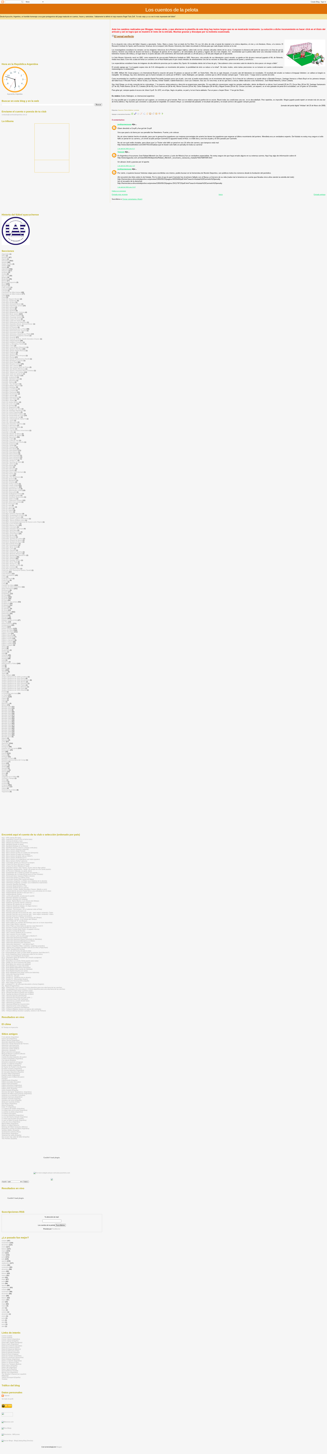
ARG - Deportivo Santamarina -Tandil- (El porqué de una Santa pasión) (26, 869)
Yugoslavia (5, 791)
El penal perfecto (124, 36)
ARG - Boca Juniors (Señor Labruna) (14, 861)
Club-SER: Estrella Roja (10, 543)
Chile (3, 295)
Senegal (5, 765)
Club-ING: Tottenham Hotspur (12, 500)
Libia (3, 702)
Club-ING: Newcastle (9, 492)
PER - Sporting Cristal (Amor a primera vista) (17, 991)
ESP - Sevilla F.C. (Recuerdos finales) (15, 979)
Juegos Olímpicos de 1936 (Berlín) (14, 682)
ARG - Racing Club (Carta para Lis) (14, 911)
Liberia (4, 700)
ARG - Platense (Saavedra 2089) (13, 907)
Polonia (4, 755)
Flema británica (128, 110)
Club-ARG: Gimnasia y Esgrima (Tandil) (15, 335)
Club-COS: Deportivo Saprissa (12, 424)
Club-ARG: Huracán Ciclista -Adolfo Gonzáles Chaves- (21, 339)
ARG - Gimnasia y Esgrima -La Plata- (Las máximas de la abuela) (24, 881)
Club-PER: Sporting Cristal (11, 532)
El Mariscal (5, 603)
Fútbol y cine (6, 633)
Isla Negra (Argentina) (9, 1103)
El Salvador (6, 608)
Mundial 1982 (6, 725)
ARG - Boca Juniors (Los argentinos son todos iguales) (21, 859)
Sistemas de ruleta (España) (11, 1135)
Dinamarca (5, 590)
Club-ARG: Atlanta (8, 309)
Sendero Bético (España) (10, 1130)
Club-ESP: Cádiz (7, 439)
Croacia (4, 582)
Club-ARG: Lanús (8, 345)
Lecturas (136, 110)
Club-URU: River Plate (9, 562)
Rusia (4, 763)
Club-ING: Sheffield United (11, 495)
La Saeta (5, 695)
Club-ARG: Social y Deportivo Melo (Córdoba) (18, 370)
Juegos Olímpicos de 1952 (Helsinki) (14, 683)
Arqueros (120, 110)
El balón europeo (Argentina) (12, 1068)
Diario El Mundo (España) (11, 1352)
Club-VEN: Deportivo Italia (11, 568)
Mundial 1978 (6, 723)
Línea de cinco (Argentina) (11, 1122)
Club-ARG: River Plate (9, 362)
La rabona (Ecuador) (9, 1113)
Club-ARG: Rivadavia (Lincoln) (12, 360)
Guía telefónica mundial (10, 1371)
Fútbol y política (7, 643)
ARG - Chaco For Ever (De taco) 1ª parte (16, 864)
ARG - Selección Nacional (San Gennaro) (16, 942)
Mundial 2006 (6, 735)
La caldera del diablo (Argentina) (13, 1108)
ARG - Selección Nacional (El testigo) (15, 937)
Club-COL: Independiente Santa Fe (14, 419)
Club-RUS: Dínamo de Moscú (12, 540)
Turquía (4, 781)
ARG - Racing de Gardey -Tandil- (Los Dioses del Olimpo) (22, 917)
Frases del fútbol (7, 630)
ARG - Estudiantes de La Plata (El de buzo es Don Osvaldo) (22, 874)
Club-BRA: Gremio (8, 395)
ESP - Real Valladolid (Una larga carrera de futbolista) (20, 972)
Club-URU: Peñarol (8, 558)
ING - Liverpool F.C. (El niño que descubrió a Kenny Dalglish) (23, 984)
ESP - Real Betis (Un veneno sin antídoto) (16, 964)
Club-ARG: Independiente (11, 340)
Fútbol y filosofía (7, 635)
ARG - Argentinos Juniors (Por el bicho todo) (17, 839)
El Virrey (5, 610)
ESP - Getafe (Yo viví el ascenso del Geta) (16, 962)
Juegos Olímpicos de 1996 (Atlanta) (14, 690)
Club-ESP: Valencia (8, 464)
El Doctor (5, 598)
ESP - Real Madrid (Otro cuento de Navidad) (17, 969)
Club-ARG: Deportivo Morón (11, 325)
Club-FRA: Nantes (8, 470)
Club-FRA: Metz (7, 467)
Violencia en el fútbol (9, 790)
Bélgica (4, 277)
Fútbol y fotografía (8, 637)
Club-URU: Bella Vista (9, 547)
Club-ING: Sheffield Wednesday (13, 497)
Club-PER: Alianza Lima (10, 525)
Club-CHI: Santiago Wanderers (12, 410)
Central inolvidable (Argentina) (12, 1058)
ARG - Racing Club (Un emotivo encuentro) (17, 916)
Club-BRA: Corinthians (9, 389)
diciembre (5, 1245)
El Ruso (4, 607)
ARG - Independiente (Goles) (12, 894)
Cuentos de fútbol (8, 585)
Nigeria (4, 738)
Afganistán (5, 254)
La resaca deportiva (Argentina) (13, 1115)
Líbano (4, 698)
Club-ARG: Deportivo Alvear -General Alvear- (17, 324)
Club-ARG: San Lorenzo (10, 365)
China (4, 297)
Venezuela (5, 786)
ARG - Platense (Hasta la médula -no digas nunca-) (19, 906)
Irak (3, 665)
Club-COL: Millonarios (9, 422)
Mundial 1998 (6, 732)
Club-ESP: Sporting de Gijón (11, 462)
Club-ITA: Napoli (7, 510)
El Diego (5, 597)
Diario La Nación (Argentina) (12, 1361)
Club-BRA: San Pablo (9, 399)
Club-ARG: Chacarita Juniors (12, 317)
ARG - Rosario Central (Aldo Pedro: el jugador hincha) (20, 929)
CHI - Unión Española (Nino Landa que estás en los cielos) (22, 954)
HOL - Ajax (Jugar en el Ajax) (12, 982)
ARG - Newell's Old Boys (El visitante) (15, 899)
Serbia (4, 766)
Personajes (6, 750)
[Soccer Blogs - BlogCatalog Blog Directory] (17, 1441)
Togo (3, 775)
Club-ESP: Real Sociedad (11, 455)
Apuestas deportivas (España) (12, 1042)
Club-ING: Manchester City (11, 489)
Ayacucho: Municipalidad (10, 1047)
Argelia (4, 267)
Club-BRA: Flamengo (9, 392)
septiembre (5, 1263)
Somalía (4, 768)
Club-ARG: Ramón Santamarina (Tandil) (16, 359)
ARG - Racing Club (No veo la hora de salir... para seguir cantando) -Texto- (27, 912)
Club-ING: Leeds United (10, 485)
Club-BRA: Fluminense (10, 394)
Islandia (4, 668)
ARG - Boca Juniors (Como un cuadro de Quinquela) (20, 852)
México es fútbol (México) (10, 1125)
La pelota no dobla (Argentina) (12, 1112)
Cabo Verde (6, 287)
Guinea (4, 652)
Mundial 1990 (6, 728)
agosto (4, 1261)
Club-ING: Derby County (10, 484)
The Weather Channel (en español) (14, 1374)
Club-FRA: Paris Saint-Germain (12, 472)
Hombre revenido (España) (11, 1098)
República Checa (8, 758)
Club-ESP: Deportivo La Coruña (13, 442)
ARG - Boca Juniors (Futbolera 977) (14, 857)
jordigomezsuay (124, 124)
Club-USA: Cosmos (8, 567)
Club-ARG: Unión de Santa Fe (12, 374)
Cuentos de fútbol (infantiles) (12, 587)
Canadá (4, 290)
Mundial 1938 (6, 710)
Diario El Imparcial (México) (11, 1349)
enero (4, 1247)
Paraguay (5, 746)
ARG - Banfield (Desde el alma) (13, 844)
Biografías (5, 279)
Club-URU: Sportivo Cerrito (11, 565)
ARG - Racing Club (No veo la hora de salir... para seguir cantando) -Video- (28, 914)
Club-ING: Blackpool (9, 480)
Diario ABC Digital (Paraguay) (12, 1342)
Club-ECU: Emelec (8, 429)
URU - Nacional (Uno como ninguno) (14, 1006)
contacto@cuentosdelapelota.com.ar (14, 115)
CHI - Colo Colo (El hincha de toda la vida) (16, 951)
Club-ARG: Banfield (8, 310)
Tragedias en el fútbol (9, 776)
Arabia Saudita (7, 264)
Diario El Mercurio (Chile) (10, 1351)
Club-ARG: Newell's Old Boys (12, 349)
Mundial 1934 (6, 708)
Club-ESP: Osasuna (9, 447)
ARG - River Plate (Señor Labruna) (14, 924)
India (3, 660)
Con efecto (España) (9, 1060)
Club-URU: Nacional (9, 557)
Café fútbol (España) (9, 1055)
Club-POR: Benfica (8, 535)
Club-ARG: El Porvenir (9, 327)
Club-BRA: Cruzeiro (8, 390)
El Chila (4, 595)
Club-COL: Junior (8, 420)
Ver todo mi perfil (7, 1399)
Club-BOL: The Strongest (10, 384)
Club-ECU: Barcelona (9, 425)
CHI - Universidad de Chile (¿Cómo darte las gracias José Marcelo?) (25, 952)
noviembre (5, 1243)
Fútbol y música (7, 642)
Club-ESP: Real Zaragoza (11, 459)
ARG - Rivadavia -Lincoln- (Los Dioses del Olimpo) (19, 919)
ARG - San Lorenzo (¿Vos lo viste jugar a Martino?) (19, 936)
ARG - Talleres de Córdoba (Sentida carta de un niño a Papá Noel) (25, 947)
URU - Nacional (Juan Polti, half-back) (15, 999)
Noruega (5, 740)
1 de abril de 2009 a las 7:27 (126, 166)
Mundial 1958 (6, 715)
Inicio (221, 194)
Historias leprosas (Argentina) (12, 1097)
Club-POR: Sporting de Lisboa (12, 538)
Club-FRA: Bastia (8, 465)
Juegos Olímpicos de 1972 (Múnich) (14, 687)
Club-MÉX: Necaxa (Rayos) (11, 517)
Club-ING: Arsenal (8, 479)
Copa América (6, 573)
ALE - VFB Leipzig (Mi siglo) (11, 838)
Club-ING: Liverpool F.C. (10, 487)
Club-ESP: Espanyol (9, 444)
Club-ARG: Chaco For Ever (11, 319)
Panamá (5, 745)
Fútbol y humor (7, 638)
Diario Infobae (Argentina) (11, 1359)
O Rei (4, 741)
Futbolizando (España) (9, 1080)
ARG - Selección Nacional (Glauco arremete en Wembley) (22, 939)
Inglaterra (5, 662)
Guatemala (5, 650)
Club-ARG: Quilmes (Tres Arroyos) (13, 355)
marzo (4, 1251)
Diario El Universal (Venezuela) (13, 1357)
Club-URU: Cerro (8, 548)
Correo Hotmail (7, 1337)
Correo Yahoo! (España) (10, 1341)
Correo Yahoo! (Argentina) (11, 1339)
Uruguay (5, 785)
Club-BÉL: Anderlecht (9, 377)
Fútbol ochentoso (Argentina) (12, 1085)
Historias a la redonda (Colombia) (13, 1095)
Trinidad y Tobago (8, 778)
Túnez (4, 780)
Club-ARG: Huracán (9, 337)
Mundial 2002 (6, 733)
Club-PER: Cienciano (9, 527)
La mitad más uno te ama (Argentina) (14, 1110)
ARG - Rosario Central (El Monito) (13, 931)
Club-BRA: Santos (8, 400)
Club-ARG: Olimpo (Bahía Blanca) (13, 350)
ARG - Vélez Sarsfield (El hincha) (13, 949)
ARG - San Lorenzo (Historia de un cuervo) (16, 932)
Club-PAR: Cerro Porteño (10, 523)
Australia (5, 272)
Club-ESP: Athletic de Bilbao (11, 434)
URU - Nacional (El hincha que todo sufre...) (17, 997)
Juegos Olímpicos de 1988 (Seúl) (13, 688)
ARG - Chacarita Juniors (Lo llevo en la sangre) (18, 862)
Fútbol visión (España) (9, 1088)
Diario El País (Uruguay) (10, 1354)
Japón (4, 673)
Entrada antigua (319, 194)
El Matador (5, 605)
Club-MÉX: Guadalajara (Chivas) (13, 515)
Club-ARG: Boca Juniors (10, 314)
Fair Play (5, 622)
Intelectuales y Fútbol (9, 663)
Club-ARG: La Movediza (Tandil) (13, 344)
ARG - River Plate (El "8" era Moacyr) (14, 921)
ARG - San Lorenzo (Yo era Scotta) (14, 934)
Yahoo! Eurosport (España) (11, 1377)
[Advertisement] (158, 25)
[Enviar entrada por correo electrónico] (139, 110)
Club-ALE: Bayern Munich (11, 299)
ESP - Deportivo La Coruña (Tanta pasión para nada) (20, 961)
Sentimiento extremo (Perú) (11, 1132)
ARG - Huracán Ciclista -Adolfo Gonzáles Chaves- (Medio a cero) (24, 889)
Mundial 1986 (6, 727)
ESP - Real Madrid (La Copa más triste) (15, 966)
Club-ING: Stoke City (9, 499)
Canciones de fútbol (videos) (12, 294)
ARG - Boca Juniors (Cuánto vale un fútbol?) (17, 856)
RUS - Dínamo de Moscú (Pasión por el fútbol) (18, 992)
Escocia (4, 615)
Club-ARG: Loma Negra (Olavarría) (14, 347)
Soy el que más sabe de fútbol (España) (15, 1137)
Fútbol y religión (7, 645)
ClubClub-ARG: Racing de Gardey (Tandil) (16, 570)
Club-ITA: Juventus (8, 507)
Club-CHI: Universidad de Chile (13, 415)
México (4, 705)
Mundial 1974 (6, 722)
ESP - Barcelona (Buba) (10, 959)
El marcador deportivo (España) (13, 1072)
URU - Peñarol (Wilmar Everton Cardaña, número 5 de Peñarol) (24, 1011)
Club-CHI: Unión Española (11, 412)
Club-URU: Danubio (9, 550)
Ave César (5, 276)
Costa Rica (5, 580)
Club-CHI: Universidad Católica (13, 414)
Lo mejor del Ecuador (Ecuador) (13, 1118)
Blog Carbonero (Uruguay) (11, 1052)
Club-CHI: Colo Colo (9, 404)
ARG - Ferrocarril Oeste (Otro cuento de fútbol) (18, 879)
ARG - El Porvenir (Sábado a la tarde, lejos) (17, 871)
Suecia (4, 771)
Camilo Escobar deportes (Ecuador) (14, 1057)
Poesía (4, 753)
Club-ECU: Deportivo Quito (11, 427)
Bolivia (4, 281)
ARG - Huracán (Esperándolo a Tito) (14, 886)
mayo (3, 1255)
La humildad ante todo (9, 693)
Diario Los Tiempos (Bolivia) (11, 1364)
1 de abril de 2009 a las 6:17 (126, 148)
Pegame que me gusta (9, 748)
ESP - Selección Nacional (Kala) (13, 974)
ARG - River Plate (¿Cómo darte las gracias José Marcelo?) (22, 926)
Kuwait (4, 692)
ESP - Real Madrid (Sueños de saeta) (15, 971)
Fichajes (5, 1078)
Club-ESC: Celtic (7, 432)
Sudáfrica (5, 770)
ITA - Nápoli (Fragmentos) (10, 986)
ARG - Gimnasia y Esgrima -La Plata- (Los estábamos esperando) (24, 882)
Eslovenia (5, 617)
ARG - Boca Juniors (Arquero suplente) (15, 849)
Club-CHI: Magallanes (9, 407)
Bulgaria (5, 285)
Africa (4, 256)
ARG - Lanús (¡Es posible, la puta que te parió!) (18, 896)
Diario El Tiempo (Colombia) (11, 1356)
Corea (4, 577)
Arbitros (4, 266)
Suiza (4, 773)
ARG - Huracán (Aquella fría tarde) (14, 884)
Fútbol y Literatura (8, 640)
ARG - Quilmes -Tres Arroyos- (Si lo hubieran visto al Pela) (22, 909)
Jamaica (5, 672)
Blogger (59, 1447)
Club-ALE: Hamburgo (9, 300)
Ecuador (5, 592)
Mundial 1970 (6, 720)
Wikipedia (5, 1376)
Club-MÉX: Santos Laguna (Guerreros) (15, 518)
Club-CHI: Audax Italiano (10, 402)
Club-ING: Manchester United (12, 490)
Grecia (4, 648)
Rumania (5, 761)
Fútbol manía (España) (9, 1083)
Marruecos (5, 703)
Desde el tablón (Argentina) (11, 1065)
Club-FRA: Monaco (8, 469)
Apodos (4, 262)
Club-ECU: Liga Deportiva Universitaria (15, 430)
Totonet (121, 152)
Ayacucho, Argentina (14, 94)
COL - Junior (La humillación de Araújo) (15, 956)
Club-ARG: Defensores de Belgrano (14, 322)
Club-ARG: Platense (9, 352)
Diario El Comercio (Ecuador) (12, 1346)
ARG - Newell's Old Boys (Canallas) (14, 897)
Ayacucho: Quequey (9, 1050)
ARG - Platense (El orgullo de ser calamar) (16, 904)
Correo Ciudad (7, 1336)
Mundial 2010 (6, 736)
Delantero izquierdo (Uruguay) (12, 1062)
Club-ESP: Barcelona (9, 437)
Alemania (5, 257)
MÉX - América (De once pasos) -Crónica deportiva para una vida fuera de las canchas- (32, 987)
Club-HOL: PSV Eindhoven (11, 477)
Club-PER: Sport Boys (9, 530)
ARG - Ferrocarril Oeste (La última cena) (16, 877)
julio (3, 1259)
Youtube (4, 1379)
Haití (3, 653)
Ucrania (4, 783)
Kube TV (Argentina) (9, 1107)
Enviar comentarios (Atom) (132, 199)
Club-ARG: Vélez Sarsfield (11, 375)
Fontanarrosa (6, 625)
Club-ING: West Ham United (11, 502)
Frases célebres (7, 628)
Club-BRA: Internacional (10, 397)
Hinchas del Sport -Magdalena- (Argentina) (17, 1092)
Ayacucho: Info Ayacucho (10, 1045)
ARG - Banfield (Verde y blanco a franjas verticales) (19, 847)
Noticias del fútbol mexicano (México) (15, 1127)
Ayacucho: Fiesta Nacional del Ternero (15, 1043)
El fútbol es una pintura (10, 602)
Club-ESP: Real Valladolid (11, 457)
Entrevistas (5, 613)
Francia (4, 627)
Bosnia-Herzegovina (9, 282)
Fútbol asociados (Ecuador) (11, 1082)
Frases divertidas (8, 632)
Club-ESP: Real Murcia (10, 452)
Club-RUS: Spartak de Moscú (12, 542)
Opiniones (5, 743)
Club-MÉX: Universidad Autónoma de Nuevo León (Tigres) (22, 522)
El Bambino (6, 593)
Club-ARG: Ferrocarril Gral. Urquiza (14, 330)
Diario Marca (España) (9, 1366)
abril (3, 1253)
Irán (3, 667)
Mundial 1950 (6, 712)
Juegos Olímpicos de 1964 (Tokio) (13, 685)
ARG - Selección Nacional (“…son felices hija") (18, 944)
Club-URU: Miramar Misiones (12, 553)
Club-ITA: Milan (7, 509)
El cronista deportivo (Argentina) (13, 1070)
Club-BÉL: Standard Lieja (10, 379)
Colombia (5, 572)
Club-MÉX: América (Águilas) (12, 513)
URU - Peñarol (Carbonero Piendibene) (15, 1007)
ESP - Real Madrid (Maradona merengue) (16, 967)
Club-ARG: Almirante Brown (11, 304)
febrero (4, 1249)
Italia (3, 670)
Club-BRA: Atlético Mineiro (11, 385)
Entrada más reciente (120, 194)
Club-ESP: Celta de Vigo (10, 440)
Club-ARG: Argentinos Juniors (12, 305)
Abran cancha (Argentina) (11, 1040)
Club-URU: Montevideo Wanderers (14, 555)
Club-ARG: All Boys (8, 302)
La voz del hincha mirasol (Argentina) (15, 1117)
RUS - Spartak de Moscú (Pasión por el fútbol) (18, 994)
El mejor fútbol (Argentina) (11, 1073)
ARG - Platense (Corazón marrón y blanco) (16, 902)
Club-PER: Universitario (10, 533)
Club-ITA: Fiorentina (8, 504)
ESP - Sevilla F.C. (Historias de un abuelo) (16, 977)
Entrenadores (6, 612)
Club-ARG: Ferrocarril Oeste (11, 332)
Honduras (5, 657)
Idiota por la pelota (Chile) (11, 1102)
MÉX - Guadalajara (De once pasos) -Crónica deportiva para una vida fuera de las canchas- (33, 989)
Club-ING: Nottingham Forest (12, 494)
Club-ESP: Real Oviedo (10, 454)
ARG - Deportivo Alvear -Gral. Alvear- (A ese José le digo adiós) (23, 867)
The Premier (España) (9, 1138)
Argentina (5, 269)
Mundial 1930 (6, 707)
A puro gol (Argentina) (9, 1038)
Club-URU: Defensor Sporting (12, 552)
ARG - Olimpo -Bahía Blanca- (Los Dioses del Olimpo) (20, 901)
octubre (4, 1240)
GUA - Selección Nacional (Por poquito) (15, 981)
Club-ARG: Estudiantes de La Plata (14, 329)
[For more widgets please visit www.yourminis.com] (52, 1173)
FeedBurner (56, 1229)
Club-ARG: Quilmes (8, 354)
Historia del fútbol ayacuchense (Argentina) (17, 1093)
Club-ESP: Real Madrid (10, 450)
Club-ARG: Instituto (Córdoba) (12, 342)
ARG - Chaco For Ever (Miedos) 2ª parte (15, 866)
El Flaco (4, 600)
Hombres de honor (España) (11, 1100)
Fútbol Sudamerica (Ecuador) (12, 1087)
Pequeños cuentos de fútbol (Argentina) (15, 1128)
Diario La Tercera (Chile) (10, 1362)
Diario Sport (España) (9, 1369)
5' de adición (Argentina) (10, 1037)
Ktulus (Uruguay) (7, 1105)
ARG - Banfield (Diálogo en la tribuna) (15, 846)
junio (3, 1257)
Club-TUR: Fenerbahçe (10, 545)
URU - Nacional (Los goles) (11, 1002)
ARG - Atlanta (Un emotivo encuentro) (15, 842)
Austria (4, 274)
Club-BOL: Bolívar (8, 382)
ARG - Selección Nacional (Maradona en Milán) (18, 941)
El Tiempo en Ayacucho (10, 1027)
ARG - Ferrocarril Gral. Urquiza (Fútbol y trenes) (18, 876)
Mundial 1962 (6, 717)
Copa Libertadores (8, 575)
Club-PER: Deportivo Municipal (12, 528)
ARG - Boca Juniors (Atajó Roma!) (13, 851)
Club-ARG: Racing (8, 357)
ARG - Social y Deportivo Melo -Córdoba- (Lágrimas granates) (23, 946)
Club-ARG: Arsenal (8, 307)
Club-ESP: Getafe (8, 445)
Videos (4, 788)
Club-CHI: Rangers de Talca (11, 409)
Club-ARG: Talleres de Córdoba (13, 372)
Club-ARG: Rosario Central (11, 364)
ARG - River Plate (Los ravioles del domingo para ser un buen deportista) (27, 922)
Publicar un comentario (119, 191)
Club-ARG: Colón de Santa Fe (12, 320)
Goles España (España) (10, 1090)
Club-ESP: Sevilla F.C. (9, 460)
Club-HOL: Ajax (7, 475)
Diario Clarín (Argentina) (10, 1344)
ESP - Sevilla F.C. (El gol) (10, 976)
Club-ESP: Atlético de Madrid (12, 435)
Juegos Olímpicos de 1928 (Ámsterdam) (16, 680)
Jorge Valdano (7, 675)
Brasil (4, 284)
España (4, 618)
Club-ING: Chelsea (8, 482)
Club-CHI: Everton (8, 405)
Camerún (5, 289)
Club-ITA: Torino (7, 512)
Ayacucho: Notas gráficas (10, 1048)
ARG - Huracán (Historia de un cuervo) (15, 887)
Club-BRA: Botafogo (9, 387)
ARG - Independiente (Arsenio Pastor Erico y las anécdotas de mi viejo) (26, 891)
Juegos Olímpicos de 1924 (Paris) (13, 678)
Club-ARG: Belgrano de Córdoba (13, 312)
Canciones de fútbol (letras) (11, 292)
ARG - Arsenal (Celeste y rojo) (12, 841)
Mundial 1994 (6, 730)
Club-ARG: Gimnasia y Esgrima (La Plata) (16, 334)
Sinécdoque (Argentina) (10, 1133)
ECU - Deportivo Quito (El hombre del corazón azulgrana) (22, 957)
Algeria (4, 259)
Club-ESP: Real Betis (9, 449)
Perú (3, 751)
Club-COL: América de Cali (11, 417)
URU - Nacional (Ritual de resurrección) (15, 1004)
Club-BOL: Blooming (9, 380)
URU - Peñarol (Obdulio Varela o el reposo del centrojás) (21, 1009)
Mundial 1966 (6, 718)
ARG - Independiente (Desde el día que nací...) (18, 892)
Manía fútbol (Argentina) (10, 1123)
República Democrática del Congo (14, 760)
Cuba (3, 583)
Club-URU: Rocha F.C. (9, 563)
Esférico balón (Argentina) (11, 1075)
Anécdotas (5, 261)
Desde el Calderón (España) (12, 1063)
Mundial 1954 (6, 713)
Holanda (5, 655)
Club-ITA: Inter (6, 505)
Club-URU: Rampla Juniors (11, 560)
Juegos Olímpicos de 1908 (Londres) (14, 677)
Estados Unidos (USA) (9, 620)
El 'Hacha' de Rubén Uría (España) (14, 1067)
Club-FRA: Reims (8, 474)
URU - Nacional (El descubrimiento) (14, 996)
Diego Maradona (7, 588)
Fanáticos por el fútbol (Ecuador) (13, 1077)
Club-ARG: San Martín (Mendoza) (13, 369)
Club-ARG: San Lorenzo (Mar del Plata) (15, 367)
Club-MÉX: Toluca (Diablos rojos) (13, 520)
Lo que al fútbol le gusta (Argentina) (14, 1120)
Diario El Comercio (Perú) (11, 1347)
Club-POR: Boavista (9, 537)
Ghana (4, 647)
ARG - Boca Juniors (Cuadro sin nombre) (16, 854)
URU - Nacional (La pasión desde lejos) (15, 1001)
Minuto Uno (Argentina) (10, 1372)
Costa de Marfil (7, 578)
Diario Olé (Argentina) (9, 1367)
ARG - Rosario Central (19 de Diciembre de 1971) (19, 927)
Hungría (4, 658)
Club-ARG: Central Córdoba (11, 315)
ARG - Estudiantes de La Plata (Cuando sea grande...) (20, 872)
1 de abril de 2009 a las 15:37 (127, 187)
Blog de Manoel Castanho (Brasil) (13, 1053)
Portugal (5, 756)
